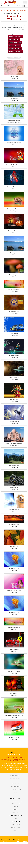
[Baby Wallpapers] (14, 67)
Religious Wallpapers (15, 36)
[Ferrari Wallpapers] (14, 640)
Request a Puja (15, 795)
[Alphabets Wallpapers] (14, 111)
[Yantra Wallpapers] (14, 302)
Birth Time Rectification (15, 778)
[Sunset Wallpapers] (14, 518)
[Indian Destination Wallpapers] (14, 434)
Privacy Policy (11, 841)
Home (3, 10)
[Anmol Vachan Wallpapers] (14, 133)
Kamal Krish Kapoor (15, 824)
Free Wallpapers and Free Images (16, 10)
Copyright (5, 841)
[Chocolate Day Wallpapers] (14, 199)
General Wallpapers (15, 42)
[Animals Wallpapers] (14, 500)
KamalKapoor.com (18, 839)
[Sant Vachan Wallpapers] (14, 662)
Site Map (15, 818)
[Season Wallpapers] (14, 265)
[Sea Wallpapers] (14, 89)
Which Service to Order (15, 803)
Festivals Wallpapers (15, 48)
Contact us (15, 806)
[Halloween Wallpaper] (14, 221)
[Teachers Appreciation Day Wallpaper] (14, 706)
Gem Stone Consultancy (15, 789)
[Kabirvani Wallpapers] (14, 284)
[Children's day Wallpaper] (14, 581)
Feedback (15, 809)
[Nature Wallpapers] (14, 456)
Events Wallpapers (14, 45)
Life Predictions (15, 781)
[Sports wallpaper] (14, 346)
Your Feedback (15, 833)
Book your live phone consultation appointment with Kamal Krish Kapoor (14, 759)
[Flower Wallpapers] (14, 559)
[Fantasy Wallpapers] (14, 412)
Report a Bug (15, 812)
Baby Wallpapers (14, 39)
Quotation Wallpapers (15, 51)
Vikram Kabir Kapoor (15, 827)
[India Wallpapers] (14, 390)
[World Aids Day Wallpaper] (14, 177)
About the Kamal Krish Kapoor (15, 801)
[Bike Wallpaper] (14, 478)
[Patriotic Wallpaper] (14, 728)
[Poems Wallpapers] (14, 684)
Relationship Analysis (15, 786)
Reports (15, 792)
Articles (15, 830)
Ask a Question (15, 783)
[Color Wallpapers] (14, 537)
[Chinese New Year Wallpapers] (14, 155)
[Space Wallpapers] (14, 368)
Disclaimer (19, 841)
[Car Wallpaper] (14, 324)
